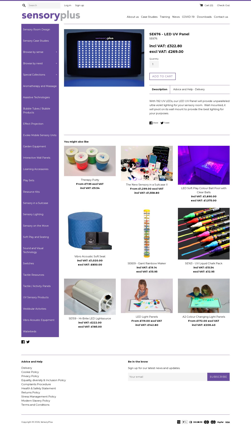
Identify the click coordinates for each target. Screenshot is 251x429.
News (176, 16)
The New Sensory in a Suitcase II (147, 184)
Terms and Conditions (35, 404)
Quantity (154, 58)
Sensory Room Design (36, 29)
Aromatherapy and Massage (40, 86)
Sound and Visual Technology (33, 250)
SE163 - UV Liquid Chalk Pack (203, 263)
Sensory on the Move (36, 225)
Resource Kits (31, 191)
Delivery (26, 367)
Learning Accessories (35, 169)
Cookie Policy (30, 372)
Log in (67, 5)
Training (165, 16)
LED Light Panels (147, 316)
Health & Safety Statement (38, 388)
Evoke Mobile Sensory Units (39, 135)
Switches (28, 263)
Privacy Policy (30, 376)
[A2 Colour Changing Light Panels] (204, 296)
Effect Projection (33, 123)
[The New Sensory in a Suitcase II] (147, 163)
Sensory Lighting (33, 214)
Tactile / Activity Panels (37, 286)
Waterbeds (29, 331)
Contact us (221, 16)
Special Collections (40, 74)
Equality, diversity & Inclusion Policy (43, 380)
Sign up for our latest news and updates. (154, 368)
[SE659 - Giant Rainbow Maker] (147, 234)
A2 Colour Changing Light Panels (204, 316)
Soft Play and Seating (36, 237)
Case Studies (149, 16)
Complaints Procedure (36, 384)
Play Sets (28, 180)
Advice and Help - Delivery (189, 89)
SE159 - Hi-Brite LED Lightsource (90, 318)
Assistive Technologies (36, 97)
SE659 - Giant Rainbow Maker (147, 263)
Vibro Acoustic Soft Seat (89, 256)
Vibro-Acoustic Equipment (38, 320)
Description (159, 89)
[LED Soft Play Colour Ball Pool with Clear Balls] (204, 165)
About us (133, 16)
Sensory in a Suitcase (35, 203)
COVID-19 (188, 16)
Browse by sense (40, 52)
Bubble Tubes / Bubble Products (36, 110)
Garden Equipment (34, 146)
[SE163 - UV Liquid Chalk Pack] (204, 234)
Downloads (204, 16)
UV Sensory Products (35, 297)
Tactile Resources (33, 274)
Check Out (223, 5)
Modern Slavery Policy (35, 400)
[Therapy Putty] (90, 161)
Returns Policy (30, 392)
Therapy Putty (90, 179)
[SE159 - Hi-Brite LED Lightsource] (90, 297)
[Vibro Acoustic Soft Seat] (90, 230)
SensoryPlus (47, 422)
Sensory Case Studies (36, 40)
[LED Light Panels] (147, 296)
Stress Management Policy (38, 396)
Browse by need (40, 63)
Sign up (79, 5)
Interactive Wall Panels (36, 157)
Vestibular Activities (34, 308)
